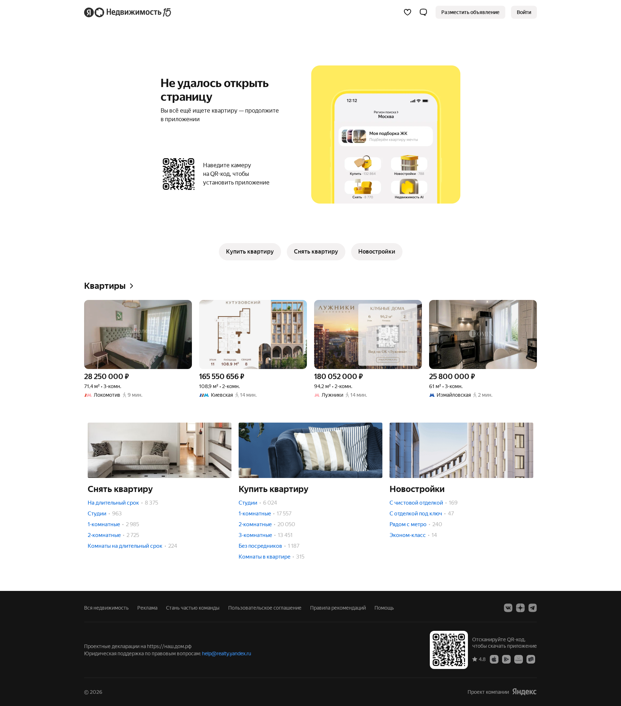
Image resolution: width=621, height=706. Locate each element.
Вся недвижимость (106, 608)
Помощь (384, 608)
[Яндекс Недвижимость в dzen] (520, 607)
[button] (423, 12)
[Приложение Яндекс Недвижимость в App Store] (494, 659)
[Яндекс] (524, 691)
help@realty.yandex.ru (226, 653)
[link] (524, 12)
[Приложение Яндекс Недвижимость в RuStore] (530, 659)
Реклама (147, 608)
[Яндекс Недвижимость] (128, 12)
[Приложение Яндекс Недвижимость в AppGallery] (518, 659)
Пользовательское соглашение (265, 608)
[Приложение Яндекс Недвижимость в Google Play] (506, 659)
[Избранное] (407, 12)
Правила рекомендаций (338, 608)
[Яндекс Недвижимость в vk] (508, 607)
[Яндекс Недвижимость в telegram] (532, 607)
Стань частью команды (193, 608)
